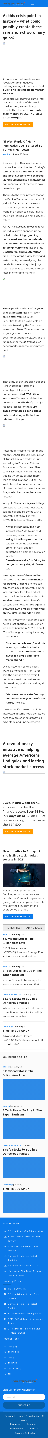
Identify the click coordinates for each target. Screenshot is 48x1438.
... (38, 956)
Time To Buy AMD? (16, 1030)
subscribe (24, 1405)
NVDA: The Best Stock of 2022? (23, 1266)
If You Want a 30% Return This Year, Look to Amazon (24, 1273)
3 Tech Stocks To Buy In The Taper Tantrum (24, 1239)
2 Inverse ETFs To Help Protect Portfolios (22, 1258)
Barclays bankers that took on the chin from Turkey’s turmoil (24, 167)
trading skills (13, 1352)
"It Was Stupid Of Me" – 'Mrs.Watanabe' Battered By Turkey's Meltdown (22, 145)
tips (9, 1374)
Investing (8, 994)
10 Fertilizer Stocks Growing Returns (25, 1313)
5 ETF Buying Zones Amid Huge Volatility (23, 1248)
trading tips (13, 1346)
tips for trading (14, 1368)
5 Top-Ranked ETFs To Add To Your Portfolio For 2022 (24, 1331)
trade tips (12, 1363)
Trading (7, 154)
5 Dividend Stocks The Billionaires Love (26, 1231)
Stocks (6, 934)
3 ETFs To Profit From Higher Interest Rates (25, 1321)
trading (11, 1357)
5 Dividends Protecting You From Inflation (23, 1296)
